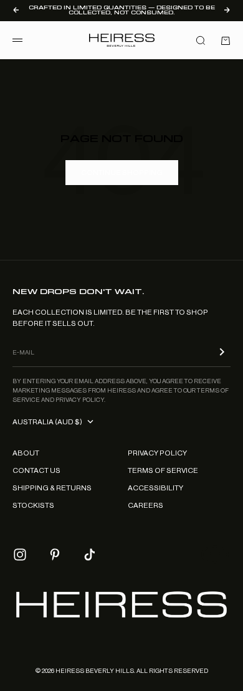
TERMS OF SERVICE (163, 470)
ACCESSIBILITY (155, 488)
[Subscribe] (222, 352)
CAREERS (145, 505)
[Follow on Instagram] (19, 554)
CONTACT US (36, 470)
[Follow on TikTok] (89, 554)
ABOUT (25, 453)
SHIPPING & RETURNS (52, 488)
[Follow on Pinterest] (54, 554)
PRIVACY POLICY (157, 453)
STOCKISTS (33, 505)
